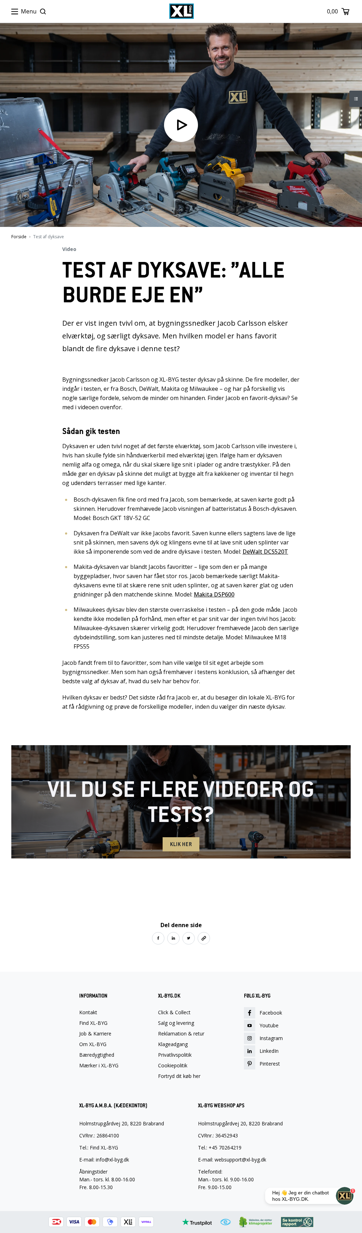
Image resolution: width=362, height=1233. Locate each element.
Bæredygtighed (96, 1054)
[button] (158, 938)
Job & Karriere (95, 1033)
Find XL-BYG (93, 1023)
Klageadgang (173, 1044)
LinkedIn (269, 1051)
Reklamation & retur (181, 1033)
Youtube (269, 1025)
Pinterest (269, 1063)
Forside (19, 237)
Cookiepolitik (172, 1065)
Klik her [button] (181, 844)
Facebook (270, 1012)
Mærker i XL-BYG (98, 1065)
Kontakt (88, 1012)
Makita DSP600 (214, 594)
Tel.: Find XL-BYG (98, 1147)
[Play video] (181, 125)
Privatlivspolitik (175, 1054)
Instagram (271, 1038)
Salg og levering (176, 1023)
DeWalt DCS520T (265, 551)
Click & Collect (174, 1012)
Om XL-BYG (92, 1044)
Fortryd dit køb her (179, 1076)
